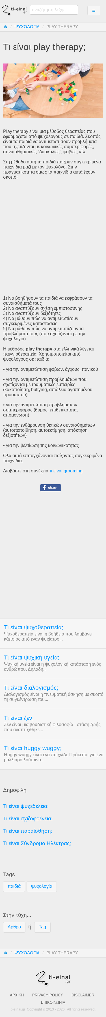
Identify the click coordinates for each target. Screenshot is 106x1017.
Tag (42, 926)
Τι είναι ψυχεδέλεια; (26, 806)
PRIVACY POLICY (47, 995)
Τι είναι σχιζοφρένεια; (28, 818)
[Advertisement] (53, 238)
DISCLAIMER (83, 995)
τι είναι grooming (66, 470)
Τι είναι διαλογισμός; (31, 687)
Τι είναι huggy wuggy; (33, 748)
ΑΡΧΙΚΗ (17, 995)
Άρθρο (14, 926)
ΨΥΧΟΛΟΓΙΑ (27, 27)
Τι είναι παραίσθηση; (27, 831)
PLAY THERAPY (62, 27)
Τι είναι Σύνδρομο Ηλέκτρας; (37, 843)
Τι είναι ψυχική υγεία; (31, 657)
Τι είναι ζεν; (19, 717)
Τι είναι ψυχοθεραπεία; (33, 627)
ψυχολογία (41, 886)
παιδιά (14, 886)
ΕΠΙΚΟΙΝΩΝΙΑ (53, 1002)
